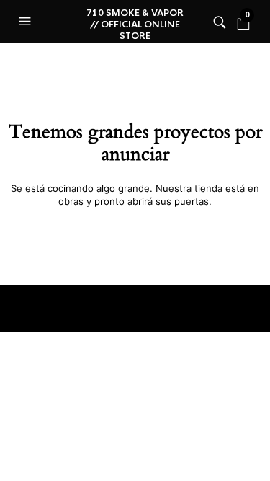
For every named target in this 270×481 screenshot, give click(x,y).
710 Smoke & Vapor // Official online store (135, 24)
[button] (26, 21)
